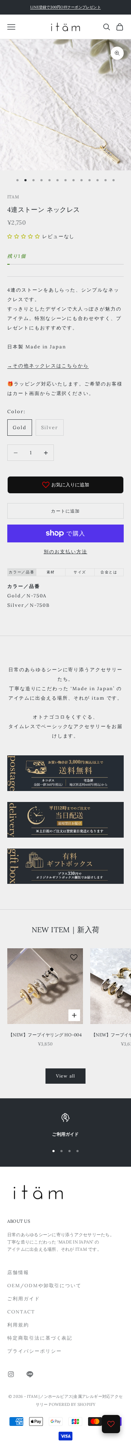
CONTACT (21, 1312)
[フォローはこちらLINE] (29, 1374)
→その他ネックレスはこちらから (48, 366)
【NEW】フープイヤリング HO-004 (45, 1034)
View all (65, 1076)
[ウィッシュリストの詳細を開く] (111, 1424)
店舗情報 (18, 1272)
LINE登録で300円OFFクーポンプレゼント (65, 7)
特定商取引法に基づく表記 (39, 1338)
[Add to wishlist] (74, 957)
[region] (65, 1125)
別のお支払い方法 (65, 552)
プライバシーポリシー (34, 1351)
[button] (23, 236)
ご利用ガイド (23, 1299)
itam (13, 196)
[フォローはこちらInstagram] (11, 1374)
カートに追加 (65, 511)
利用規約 (18, 1325)
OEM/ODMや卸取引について (44, 1285)
